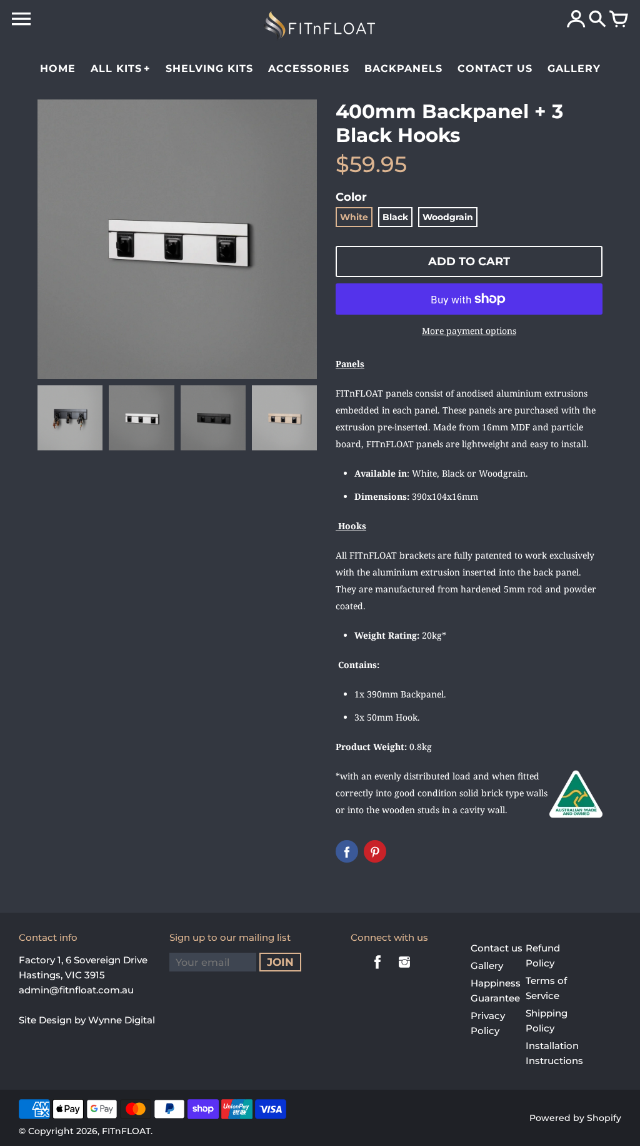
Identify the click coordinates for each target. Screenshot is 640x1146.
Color (351, 197)
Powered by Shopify (575, 1117)
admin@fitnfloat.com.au (76, 990)
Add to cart (469, 261)
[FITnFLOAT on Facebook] (377, 970)
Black (395, 217)
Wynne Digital (121, 1020)
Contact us (496, 948)
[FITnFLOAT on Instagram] (404, 970)
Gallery (487, 965)
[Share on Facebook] (347, 851)
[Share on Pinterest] (375, 851)
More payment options (469, 331)
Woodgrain (447, 217)
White (354, 217)
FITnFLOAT (126, 1131)
